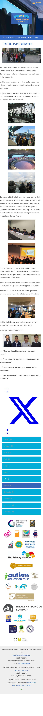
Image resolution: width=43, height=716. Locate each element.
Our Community (15, 37)
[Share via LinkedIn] (7, 433)
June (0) (6, 472)
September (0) (9, 492)
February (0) (8, 446)
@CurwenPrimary (24, 664)
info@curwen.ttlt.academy (21, 655)
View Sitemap (16, 685)
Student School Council (30, 37)
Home (5, 37)
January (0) (8, 439)
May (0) (6, 466)
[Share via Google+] (7, 430)
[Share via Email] (7, 389)
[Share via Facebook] (7, 392)
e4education (31, 683)
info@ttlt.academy (21, 670)
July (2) (6, 479)
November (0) (9, 505)
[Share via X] (24, 427)
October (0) (8, 499)
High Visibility (26, 685)
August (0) (7, 485)
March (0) (7, 453)
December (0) (9, 512)
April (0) (7, 459)
